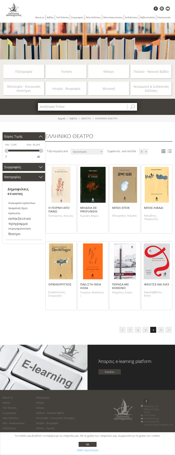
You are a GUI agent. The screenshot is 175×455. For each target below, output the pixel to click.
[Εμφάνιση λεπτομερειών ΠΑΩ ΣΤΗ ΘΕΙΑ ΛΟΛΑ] (92, 261)
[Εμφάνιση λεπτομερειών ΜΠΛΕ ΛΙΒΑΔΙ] (156, 185)
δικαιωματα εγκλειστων (21, 203)
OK (87, 444)
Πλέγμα (163, 151)
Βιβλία (50, 17)
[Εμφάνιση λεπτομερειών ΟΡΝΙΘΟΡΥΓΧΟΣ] (61, 261)
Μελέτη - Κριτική (45, 428)
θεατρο (14, 233)
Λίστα (169, 151)
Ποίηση (40, 402)
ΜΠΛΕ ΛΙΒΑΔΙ (153, 208)
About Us (8, 397)
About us (39, 17)
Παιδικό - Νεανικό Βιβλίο (50, 412)
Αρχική (61, 118)
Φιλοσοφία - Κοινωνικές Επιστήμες (55, 418)
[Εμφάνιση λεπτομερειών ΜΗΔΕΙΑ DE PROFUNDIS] (92, 185)
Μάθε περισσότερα (87, 450)
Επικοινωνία (163, 17)
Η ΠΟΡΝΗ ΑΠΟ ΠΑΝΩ (59, 209)
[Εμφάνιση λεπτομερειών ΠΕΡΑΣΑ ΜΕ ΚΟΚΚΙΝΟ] (124, 261)
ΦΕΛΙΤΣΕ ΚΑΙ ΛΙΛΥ (156, 284)
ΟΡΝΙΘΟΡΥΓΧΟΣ (60, 284)
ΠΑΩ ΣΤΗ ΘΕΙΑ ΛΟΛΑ (90, 286)
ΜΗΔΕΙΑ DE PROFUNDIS (88, 209)
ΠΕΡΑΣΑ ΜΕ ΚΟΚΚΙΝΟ (120, 286)
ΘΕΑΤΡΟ (86, 118)
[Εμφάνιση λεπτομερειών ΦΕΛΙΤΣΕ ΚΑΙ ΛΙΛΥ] (156, 261)
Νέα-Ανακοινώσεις (113, 17)
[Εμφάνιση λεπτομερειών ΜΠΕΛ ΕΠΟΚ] (124, 185)
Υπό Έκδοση (62, 17)
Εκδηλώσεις (131, 17)
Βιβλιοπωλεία (147, 17)
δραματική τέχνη (17, 208)
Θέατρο (40, 407)
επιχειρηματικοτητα (19, 228)
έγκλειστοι (14, 213)
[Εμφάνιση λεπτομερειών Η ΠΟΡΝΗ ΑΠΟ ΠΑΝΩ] (61, 185)
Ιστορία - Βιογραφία (47, 423)
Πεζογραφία (42, 397)
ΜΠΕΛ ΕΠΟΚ (121, 208)
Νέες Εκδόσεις (93, 17)
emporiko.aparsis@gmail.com (158, 424)
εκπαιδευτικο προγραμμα (19, 221)
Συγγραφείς (77, 17)
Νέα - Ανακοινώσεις (14, 423)
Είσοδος (109, 371)
